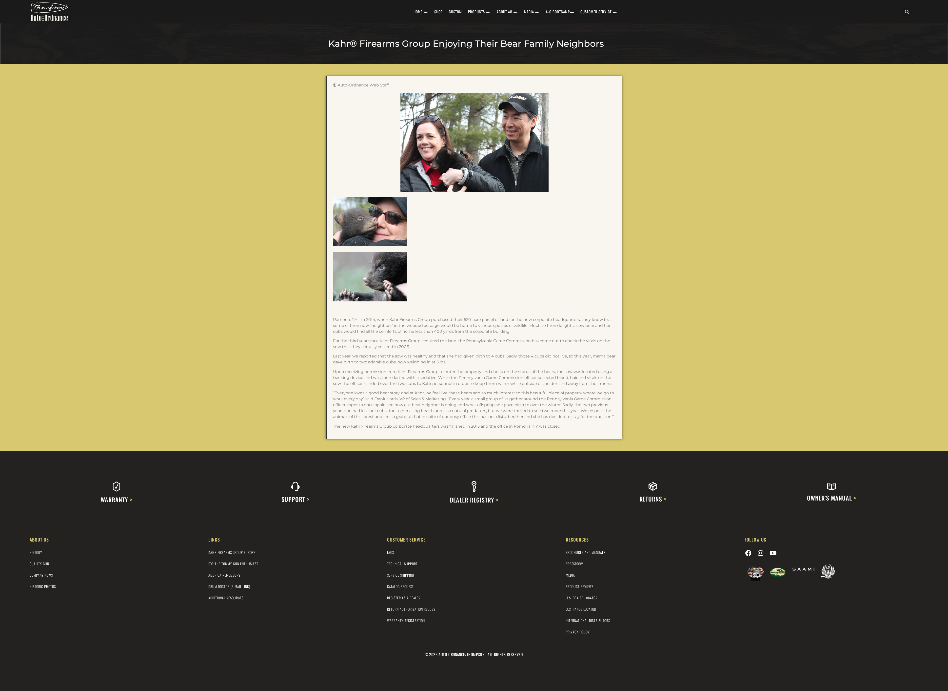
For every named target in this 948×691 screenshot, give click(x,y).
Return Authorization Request (412, 609)
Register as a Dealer (403, 597)
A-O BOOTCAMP (558, 11)
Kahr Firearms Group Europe (232, 552)
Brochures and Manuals (585, 552)
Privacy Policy (578, 631)
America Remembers (224, 575)
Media (570, 575)
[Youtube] (773, 553)
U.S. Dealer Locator (581, 597)
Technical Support (402, 563)
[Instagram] (760, 553)
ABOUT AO (504, 11)
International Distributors (588, 620)
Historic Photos (43, 586)
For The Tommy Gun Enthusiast (233, 563)
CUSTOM (455, 11)
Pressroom (574, 563)
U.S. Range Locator (581, 609)
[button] (907, 12)
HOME (418, 11)
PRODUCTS (476, 11)
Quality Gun (39, 563)
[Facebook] (748, 553)
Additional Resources (225, 597)
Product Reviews (579, 586)
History (36, 552)
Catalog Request (400, 586)
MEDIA (529, 11)
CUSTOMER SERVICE (596, 11)
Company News (41, 575)
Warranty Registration (406, 620)
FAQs (390, 552)
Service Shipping (400, 575)
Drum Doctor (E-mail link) (229, 586)
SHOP (438, 11)
